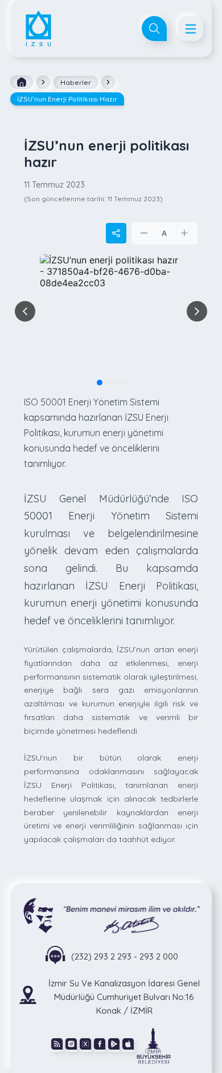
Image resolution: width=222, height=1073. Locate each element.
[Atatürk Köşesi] (111, 914)
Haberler (75, 82)
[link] (154, 1045)
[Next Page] (197, 311)
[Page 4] (122, 382)
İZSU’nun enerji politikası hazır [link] (67, 99)
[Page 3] (115, 382)
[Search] (154, 28)
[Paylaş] (116, 233)
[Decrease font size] (144, 233)
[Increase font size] (184, 233)
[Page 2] (107, 382)
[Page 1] (99, 382)
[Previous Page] (25, 311)
